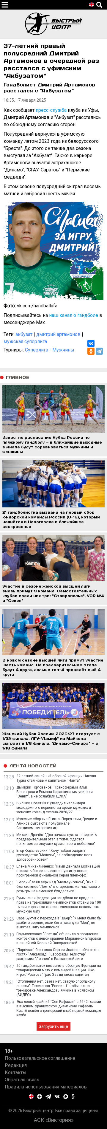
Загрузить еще (53, 1026)
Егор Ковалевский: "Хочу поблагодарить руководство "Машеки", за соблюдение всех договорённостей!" (54, 855)
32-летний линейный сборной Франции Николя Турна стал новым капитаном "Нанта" (56, 778)
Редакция (16, 1065)
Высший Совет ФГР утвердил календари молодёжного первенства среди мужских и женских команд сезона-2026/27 (53, 807)
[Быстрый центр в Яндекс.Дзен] (39, 1096)
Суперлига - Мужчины (49, 350)
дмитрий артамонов (58, 334)
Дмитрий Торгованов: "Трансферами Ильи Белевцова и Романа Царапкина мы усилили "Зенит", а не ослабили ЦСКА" (54, 791)
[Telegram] (99, 351)
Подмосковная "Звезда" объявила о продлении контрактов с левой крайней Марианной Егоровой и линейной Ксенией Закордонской (58, 938)
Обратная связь (22, 1079)
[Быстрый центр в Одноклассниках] (73, 1096)
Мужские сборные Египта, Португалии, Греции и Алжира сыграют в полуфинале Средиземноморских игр (56, 823)
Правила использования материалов (46, 1087)
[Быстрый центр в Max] (65, 1096)
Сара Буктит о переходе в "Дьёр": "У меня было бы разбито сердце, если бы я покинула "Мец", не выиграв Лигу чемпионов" (59, 922)
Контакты (15, 1072)
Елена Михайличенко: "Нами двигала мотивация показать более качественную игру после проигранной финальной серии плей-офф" (58, 870)
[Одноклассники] (91, 351)
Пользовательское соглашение (40, 1058)
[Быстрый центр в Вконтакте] (57, 1096)
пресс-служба (51, 110)
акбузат (23, 334)
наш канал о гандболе (73, 315)
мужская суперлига (25, 341)
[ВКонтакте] (91, 343)
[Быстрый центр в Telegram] (48, 1096)
